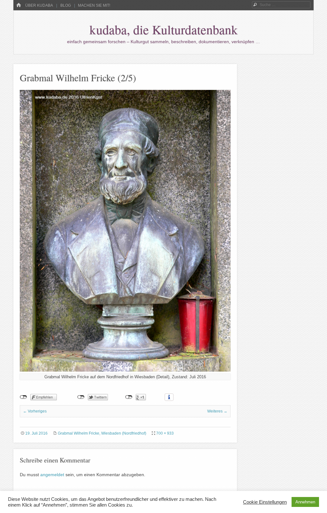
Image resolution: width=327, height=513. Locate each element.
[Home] (18, 5)
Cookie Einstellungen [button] (265, 502)
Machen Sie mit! (94, 5)
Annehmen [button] (305, 502)
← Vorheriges (35, 411)
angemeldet (52, 474)
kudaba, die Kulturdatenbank (163, 29)
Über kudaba (39, 5)
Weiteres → (217, 411)
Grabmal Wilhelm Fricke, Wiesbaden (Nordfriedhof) (102, 433)
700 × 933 (165, 433)
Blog (65, 5)
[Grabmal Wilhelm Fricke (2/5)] (125, 370)
